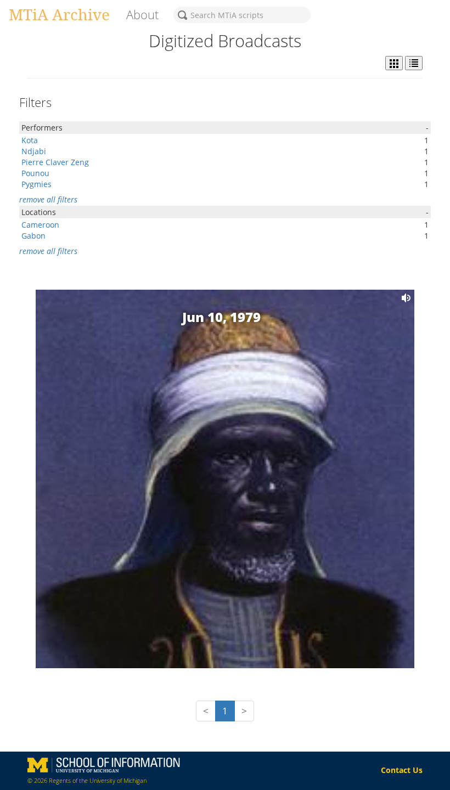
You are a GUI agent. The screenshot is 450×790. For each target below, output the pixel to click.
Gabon (33, 235)
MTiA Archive (59, 14)
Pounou (35, 173)
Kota (29, 140)
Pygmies (36, 184)
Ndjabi (33, 151)
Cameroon (40, 224)
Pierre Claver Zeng (55, 162)
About (142, 14)
